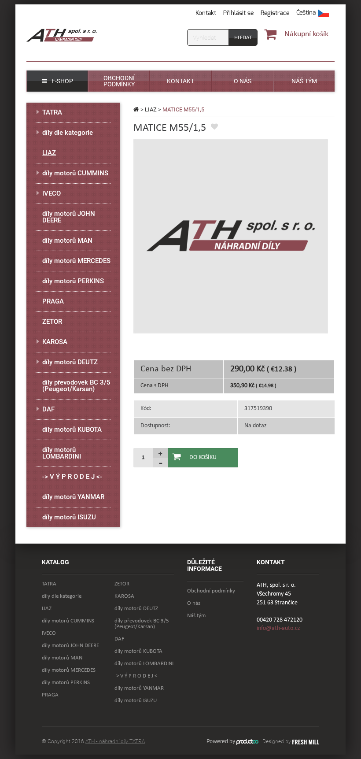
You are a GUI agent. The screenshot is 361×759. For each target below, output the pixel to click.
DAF (48, 409)
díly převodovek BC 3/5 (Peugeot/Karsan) (76, 385)
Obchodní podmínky (211, 591)
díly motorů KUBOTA (72, 429)
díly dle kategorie (67, 133)
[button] (312, 13)
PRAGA (53, 301)
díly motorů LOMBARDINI (61, 453)
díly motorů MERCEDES (76, 261)
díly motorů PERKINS (73, 281)
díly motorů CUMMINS (75, 173)
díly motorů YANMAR (73, 497)
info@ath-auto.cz (278, 628)
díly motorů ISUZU (69, 517)
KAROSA (54, 342)
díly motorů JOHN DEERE (68, 217)
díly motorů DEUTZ (70, 362)
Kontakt (205, 13)
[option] (230, 236)
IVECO (51, 193)
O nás (193, 603)
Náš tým (196, 615)
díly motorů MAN (67, 240)
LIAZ (151, 109)
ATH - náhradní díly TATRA (115, 741)
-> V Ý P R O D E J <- (72, 477)
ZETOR (52, 322)
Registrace (275, 13)
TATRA (52, 112)
